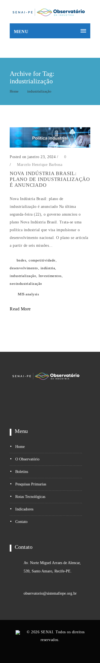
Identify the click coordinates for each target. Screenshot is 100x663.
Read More (21, 308)
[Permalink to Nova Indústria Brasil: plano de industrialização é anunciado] (50, 146)
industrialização (39, 91)
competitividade (42, 260)
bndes (21, 260)
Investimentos (50, 276)
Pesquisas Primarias (30, 484)
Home (14, 91)
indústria (48, 268)
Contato (21, 522)
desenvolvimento (24, 268)
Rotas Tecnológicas (30, 497)
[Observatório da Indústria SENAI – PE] (49, 12)
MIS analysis (28, 294)
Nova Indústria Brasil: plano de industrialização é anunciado (50, 179)
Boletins (21, 472)
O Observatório (27, 459)
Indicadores (24, 509)
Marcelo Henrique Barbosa (39, 165)
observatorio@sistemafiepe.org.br (50, 593)
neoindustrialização (26, 283)
